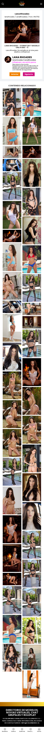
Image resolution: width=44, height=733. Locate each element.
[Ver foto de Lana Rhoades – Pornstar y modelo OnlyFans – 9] (31, 202)
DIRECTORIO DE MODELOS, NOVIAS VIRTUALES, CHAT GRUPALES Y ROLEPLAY (22, 712)
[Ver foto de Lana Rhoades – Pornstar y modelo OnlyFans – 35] (31, 545)
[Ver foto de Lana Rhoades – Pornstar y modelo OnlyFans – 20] (31, 322)
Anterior (15, 74)
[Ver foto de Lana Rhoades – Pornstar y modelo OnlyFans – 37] (31, 574)
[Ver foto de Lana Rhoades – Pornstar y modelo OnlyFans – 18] (31, 309)
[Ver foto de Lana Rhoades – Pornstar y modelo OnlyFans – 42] (31, 630)
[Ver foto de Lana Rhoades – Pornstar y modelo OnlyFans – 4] (12, 152)
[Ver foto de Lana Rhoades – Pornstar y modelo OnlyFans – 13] (12, 257)
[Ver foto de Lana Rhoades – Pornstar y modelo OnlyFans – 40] (31, 602)
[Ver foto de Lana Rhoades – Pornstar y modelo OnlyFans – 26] (12, 414)
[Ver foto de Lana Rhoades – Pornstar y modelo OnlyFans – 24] (12, 385)
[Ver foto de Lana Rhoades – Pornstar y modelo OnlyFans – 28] (12, 443)
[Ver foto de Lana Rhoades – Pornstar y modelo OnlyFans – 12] (12, 236)
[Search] (3, 4)
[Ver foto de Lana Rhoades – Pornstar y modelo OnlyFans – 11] (31, 230)
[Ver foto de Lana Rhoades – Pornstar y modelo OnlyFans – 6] (12, 165)
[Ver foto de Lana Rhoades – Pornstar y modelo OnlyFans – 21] (31, 343)
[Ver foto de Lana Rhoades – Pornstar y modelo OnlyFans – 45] (31, 684)
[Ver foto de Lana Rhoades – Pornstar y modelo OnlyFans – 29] (31, 458)
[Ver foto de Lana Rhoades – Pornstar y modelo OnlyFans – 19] (12, 328)
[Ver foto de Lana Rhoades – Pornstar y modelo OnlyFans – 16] (31, 288)
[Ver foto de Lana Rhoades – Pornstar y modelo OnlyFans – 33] (31, 516)
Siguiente (29, 74)
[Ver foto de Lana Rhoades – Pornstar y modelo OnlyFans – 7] (31, 173)
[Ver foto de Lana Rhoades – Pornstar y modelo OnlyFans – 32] (12, 500)
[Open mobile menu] (41, 4)
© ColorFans (8, 718)
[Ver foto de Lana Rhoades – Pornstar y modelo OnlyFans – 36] (12, 558)
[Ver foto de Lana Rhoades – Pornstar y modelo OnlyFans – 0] (12, 102)
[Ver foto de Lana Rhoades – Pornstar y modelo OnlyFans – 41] (12, 629)
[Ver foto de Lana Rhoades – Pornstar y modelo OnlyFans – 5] (31, 152)
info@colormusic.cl (30, 723)
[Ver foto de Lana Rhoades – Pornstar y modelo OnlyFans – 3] (31, 131)
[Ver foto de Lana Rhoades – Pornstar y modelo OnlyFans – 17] (12, 307)
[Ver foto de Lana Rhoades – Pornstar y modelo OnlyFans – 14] (31, 259)
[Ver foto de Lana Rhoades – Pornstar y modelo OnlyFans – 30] (12, 472)
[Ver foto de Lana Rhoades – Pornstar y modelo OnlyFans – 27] (31, 430)
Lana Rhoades (22, 14)
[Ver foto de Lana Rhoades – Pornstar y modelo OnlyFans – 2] (12, 131)
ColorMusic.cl (34, 718)
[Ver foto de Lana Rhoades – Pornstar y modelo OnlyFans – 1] (31, 102)
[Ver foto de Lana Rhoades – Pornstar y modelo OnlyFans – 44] (31, 657)
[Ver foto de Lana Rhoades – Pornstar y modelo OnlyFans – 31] (31, 487)
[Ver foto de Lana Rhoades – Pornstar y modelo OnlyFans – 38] (12, 579)
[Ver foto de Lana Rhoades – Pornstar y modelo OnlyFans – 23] (31, 372)
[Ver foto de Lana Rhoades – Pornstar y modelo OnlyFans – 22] (12, 357)
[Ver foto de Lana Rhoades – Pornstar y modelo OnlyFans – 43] (12, 658)
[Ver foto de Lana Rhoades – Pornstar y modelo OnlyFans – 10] (12, 215)
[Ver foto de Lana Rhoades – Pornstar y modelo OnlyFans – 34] (12, 529)
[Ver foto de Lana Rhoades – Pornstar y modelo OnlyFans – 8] (12, 186)
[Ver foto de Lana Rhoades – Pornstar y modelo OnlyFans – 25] (31, 401)
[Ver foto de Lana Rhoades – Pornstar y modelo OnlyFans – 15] (12, 286)
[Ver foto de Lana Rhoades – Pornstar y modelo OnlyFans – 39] (12, 600)
